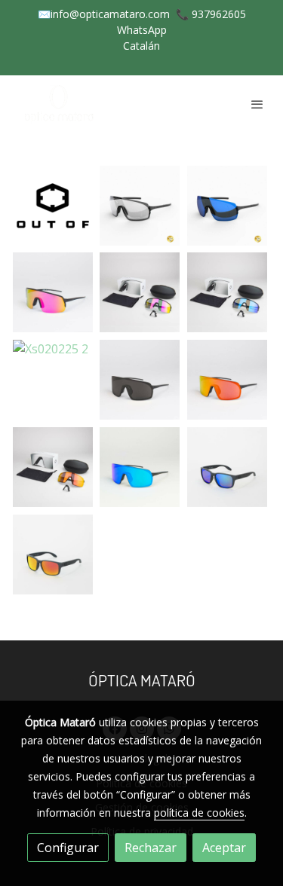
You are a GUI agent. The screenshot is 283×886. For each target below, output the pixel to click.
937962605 (219, 14)
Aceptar (224, 847)
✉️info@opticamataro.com (104, 14)
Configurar (68, 847)
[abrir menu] (257, 104)
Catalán (141, 45)
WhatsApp (142, 30)
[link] (60, 103)
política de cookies (199, 812)
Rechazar (151, 847)
